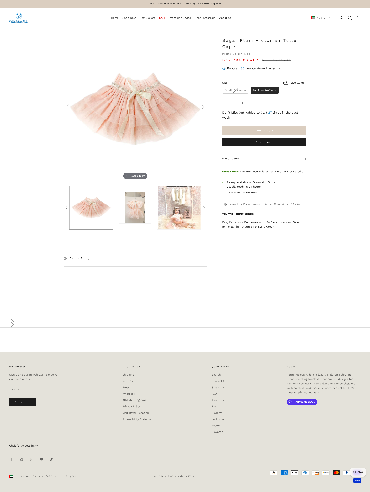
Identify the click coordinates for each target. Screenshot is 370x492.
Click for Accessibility (23, 445)
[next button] (204, 207)
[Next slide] (203, 107)
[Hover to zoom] (135, 108)
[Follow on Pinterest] (31, 459)
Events (216, 425)
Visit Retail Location (135, 412)
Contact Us (219, 381)
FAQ (214, 393)
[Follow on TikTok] (51, 459)
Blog (214, 406)
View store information (242, 192)
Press (126, 387)
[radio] (235, 90)
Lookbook (218, 419)
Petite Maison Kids (236, 53)
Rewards (217, 431)
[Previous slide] (67, 107)
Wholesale (129, 393)
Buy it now (264, 142)
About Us (218, 400)
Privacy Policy (131, 406)
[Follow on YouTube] (41, 459)
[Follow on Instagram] (21, 459)
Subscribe (23, 402)
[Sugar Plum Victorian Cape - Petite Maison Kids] (91, 208)
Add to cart (264, 130)
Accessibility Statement (138, 419)
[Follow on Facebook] (11, 459)
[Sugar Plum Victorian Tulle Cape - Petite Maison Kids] (135, 208)
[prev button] (66, 207)
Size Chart (218, 387)
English (71, 476)
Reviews (217, 412)
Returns (127, 381)
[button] (185, 319)
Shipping (128, 374)
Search (216, 374)
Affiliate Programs (134, 400)
